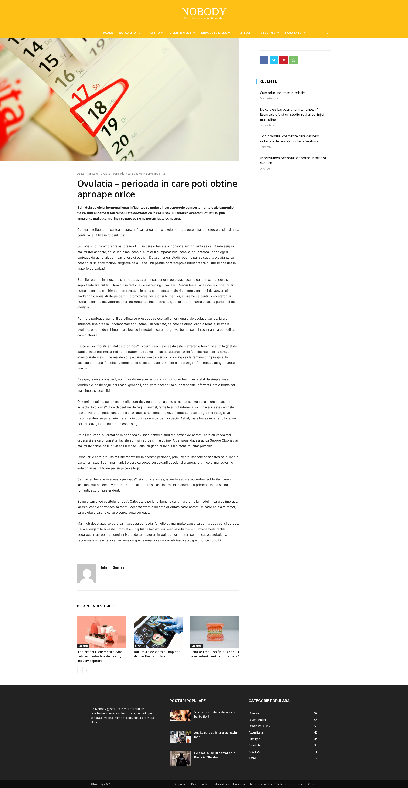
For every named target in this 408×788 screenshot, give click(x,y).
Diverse (265, 168)
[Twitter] (274, 60)
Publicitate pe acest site (290, 784)
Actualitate (129, 33)
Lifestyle (268, 33)
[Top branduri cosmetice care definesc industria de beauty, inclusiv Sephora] (101, 632)
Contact (312, 784)
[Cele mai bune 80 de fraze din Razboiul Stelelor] (180, 758)
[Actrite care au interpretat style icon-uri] (180, 737)
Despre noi (180, 784)
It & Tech (243, 33)
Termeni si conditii (261, 784)
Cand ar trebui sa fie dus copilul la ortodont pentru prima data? (214, 654)
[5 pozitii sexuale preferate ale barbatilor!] (180, 715)
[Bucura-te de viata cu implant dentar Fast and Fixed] (158, 632)
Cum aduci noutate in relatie (282, 92)
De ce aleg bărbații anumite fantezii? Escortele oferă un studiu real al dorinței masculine (292, 114)
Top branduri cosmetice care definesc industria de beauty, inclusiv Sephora (99, 656)
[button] (326, 33)
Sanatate (293, 33)
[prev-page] (80, 670)
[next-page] (86, 670)
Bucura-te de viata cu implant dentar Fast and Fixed (157, 654)
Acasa (108, 33)
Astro (155, 33)
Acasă (81, 173)
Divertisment (180, 33)
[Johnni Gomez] (86, 573)
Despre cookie (200, 784)
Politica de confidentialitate (229, 784)
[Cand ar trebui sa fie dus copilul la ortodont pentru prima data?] (214, 632)
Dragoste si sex (214, 33)
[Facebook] (264, 60)
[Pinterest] (283, 60)
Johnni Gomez (113, 567)
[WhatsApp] (293, 60)
